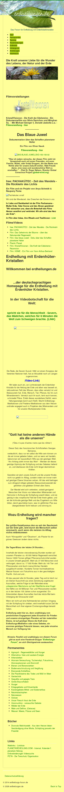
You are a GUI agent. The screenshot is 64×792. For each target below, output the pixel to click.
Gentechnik (16, 676)
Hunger (14, 684)
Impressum (14, 53)
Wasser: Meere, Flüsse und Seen (25, 711)
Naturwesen (16, 695)
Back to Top (56, 786)
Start (12, 34)
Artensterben (16, 657)
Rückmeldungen (16, 42)
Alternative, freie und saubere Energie (27, 654)
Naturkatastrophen (19, 692)
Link (54, 217)
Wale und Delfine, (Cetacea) (23, 708)
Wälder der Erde (18, 705)
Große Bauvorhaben (20, 681)
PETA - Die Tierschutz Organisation (23, 756)
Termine (13, 40)
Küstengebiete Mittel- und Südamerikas (28, 689)
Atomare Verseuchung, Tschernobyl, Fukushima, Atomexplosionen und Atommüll (32, 661)
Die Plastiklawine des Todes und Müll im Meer (31, 673)
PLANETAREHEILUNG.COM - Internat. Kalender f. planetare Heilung (29, 749)
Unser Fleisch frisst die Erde (23, 700)
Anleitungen (15, 50)
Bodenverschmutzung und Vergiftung (27, 668)
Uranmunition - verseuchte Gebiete (26, 703)
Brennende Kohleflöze (20, 671)
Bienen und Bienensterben (22, 665)
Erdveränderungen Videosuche (21, 753)
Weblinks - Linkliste (16, 745)
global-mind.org (40, 172)
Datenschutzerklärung (14, 775)
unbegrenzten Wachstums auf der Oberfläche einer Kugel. (31, 586)
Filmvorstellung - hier (32, 150)
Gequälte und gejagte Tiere (23, 679)
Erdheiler (13, 45)
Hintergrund (14, 48)
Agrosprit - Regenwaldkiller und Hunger (28, 652)
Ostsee (14, 697)
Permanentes (15, 37)
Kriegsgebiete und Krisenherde (24, 687)
